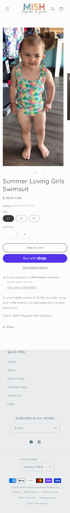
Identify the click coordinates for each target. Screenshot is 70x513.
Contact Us (14, 395)
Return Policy (16, 378)
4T (34, 218)
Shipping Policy (17, 387)
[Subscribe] (55, 428)
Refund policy (31, 492)
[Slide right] (43, 173)
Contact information (37, 503)
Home (11, 370)
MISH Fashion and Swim (33, 487)
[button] (7, 9)
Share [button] (10, 327)
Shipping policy (47, 497)
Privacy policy (49, 492)
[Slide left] (27, 173)
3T (21, 218)
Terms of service (27, 497)
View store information (21, 287)
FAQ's (11, 404)
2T (8, 218)
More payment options (35, 267)
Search (11, 361)
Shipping (7, 205)
